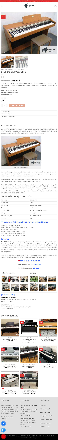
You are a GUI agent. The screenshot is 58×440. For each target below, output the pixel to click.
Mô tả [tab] (2, 125)
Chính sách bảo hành (45, 423)
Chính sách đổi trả (44, 426)
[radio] (3, 100)
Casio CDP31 (12, 116)
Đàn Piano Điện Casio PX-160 (10, 392)
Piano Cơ (18, 435)
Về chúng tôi (43, 405)
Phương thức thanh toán (46, 416)
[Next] (53, 33)
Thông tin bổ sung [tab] (10, 125)
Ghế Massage (46, 435)
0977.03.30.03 (25, 261)
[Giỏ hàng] (55, 6)
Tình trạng (3, 98)
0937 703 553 (30, 418)
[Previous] (4, 33)
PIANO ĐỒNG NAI (6, 242)
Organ (29, 435)
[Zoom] (3, 52)
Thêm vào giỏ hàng (17, 105)
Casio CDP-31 (6, 116)
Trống (40, 435)
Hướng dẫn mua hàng (45, 412)
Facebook (27, 415)
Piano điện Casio (19, 69)
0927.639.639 (35, 261)
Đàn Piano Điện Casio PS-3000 (48, 339)
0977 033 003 (29, 405)
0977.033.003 (9, 301)
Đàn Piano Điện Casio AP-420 (48, 366)
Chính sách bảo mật (45, 409)
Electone (23, 435)
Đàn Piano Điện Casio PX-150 (10, 366)
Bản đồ (22, 415)
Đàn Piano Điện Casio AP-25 (10, 339)
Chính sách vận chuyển (46, 419)
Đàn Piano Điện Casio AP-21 (29, 366)
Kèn (37, 435)
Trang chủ (4, 69)
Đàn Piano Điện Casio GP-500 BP (29, 340)
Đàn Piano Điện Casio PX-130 (29, 392)
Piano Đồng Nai (33, 438)
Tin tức (53, 435)
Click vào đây (37, 264)
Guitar (33, 435)
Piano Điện (11, 69)
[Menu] (2, 6)
